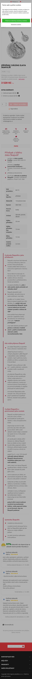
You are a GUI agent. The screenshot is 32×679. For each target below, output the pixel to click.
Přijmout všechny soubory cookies (16, 21)
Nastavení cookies (16, 24)
